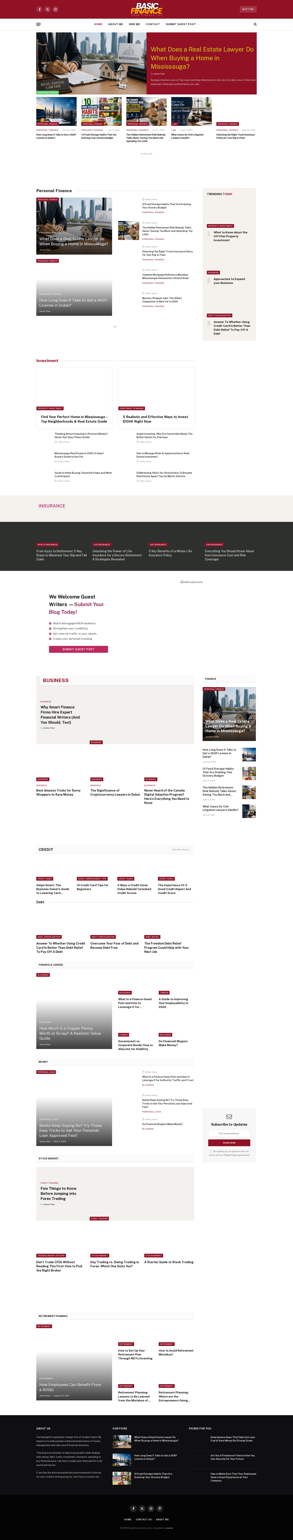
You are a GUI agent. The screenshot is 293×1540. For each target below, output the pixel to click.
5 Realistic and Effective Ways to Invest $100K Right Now (155, 419)
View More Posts (180, 849)
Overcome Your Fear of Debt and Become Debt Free (114, 945)
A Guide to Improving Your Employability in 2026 (173, 1003)
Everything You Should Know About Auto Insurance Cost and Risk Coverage (229, 555)
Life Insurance (102, 545)
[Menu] (38, 24)
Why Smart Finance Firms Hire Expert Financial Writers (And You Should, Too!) (60, 715)
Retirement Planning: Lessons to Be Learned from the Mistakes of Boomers (134, 1396)
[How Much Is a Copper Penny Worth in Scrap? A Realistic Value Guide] (74, 1011)
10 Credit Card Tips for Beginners (92, 887)
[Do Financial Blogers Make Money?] (176, 1026)
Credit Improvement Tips (92, 879)
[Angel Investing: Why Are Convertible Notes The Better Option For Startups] (125, 439)
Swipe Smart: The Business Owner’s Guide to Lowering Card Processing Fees (52, 889)
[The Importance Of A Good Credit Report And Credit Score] (176, 870)
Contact (153, 24)
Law (175, 124)
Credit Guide (45, 879)
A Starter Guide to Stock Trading (168, 1262)
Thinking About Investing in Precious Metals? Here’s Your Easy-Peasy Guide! (81, 435)
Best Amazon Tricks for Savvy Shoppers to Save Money (58, 792)
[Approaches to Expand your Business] (229, 260)
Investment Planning (131, 408)
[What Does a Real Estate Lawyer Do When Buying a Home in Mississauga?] (91, 63)
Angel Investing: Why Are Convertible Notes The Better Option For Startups (164, 435)
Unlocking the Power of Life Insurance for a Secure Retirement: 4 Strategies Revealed (117, 555)
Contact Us (144, 1519)
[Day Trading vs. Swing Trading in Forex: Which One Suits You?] (115, 1242)
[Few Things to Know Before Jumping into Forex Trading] (142, 1193)
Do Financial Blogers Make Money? (173, 1043)
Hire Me (134, 24)
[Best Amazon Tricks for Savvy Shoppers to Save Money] (61, 766)
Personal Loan (46, 1072)
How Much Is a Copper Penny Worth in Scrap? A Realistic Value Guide (70, 1033)
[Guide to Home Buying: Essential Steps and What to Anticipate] (44, 478)
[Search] (255, 24)
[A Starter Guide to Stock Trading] (169, 1242)
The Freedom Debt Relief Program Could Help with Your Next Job (166, 948)
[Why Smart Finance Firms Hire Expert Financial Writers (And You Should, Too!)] (142, 714)
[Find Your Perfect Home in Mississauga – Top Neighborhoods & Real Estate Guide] (74, 389)
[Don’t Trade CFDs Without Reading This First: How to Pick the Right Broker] (61, 1242)
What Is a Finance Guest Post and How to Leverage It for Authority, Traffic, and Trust (135, 1003)
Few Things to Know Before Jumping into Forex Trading (58, 1193)
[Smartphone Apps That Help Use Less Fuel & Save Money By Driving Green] (198, 1441)
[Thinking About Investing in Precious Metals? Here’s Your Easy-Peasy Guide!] (44, 439)
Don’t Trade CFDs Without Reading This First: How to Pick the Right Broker (59, 1266)
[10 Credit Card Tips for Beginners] (95, 870)
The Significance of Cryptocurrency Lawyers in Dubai (115, 792)
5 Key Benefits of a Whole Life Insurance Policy (170, 553)
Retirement (44, 1326)
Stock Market (100, 1256)
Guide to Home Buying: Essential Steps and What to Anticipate (83, 474)
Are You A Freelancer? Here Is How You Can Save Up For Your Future (233, 1457)
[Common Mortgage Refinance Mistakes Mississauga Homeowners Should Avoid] (128, 277)
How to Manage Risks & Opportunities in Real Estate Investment (162, 455)
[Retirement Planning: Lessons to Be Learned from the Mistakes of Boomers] (136, 1377)
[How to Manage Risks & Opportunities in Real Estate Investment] (125, 459)
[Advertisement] (146, 167)
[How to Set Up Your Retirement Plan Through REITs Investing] (136, 1335)
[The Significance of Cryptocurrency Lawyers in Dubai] (115, 766)
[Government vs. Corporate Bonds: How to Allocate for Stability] (136, 1026)
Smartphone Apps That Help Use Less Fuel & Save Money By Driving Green (233, 1439)
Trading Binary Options (51, 1256)
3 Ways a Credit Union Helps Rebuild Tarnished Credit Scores (134, 889)
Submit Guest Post (181, 24)
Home (98, 24)
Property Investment (50, 408)
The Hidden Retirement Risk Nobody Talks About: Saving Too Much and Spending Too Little (145, 137)
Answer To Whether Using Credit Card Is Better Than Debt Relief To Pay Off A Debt (232, 327)
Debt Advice (152, 937)
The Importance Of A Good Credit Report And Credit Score (174, 889)
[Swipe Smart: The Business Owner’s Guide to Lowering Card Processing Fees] (54, 870)
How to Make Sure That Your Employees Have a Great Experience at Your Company (233, 1477)
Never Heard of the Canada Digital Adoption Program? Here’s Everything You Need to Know (166, 797)
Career (164, 993)
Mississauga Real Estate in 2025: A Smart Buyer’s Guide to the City (79, 455)
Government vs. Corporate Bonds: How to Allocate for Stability (135, 1045)
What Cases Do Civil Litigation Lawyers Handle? (187, 136)
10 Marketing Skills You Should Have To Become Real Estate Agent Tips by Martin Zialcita (164, 474)
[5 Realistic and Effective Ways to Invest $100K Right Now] (156, 389)
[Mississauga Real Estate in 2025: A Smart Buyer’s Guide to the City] (44, 459)
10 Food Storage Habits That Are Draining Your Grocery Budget (98, 136)
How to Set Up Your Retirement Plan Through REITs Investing (135, 1354)
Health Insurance (48, 545)
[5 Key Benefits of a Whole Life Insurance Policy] (175, 530)
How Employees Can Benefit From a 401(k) (70, 1387)
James (169, 1528)
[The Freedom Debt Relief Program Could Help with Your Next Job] (169, 924)
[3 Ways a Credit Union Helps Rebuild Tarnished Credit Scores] (135, 870)
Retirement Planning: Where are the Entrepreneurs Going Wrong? (174, 1396)
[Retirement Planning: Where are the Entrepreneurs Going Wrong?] (176, 1377)
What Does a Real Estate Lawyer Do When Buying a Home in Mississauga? (202, 58)
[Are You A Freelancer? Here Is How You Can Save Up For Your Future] (198, 1460)
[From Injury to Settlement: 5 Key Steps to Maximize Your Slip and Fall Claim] (62, 530)
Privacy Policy (230, 1155)
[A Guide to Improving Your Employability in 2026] (176, 984)
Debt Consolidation (219, 315)
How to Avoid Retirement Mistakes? (176, 1352)
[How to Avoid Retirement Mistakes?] (176, 1335)
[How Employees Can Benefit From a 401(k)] (74, 1362)
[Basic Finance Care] (146, 9)
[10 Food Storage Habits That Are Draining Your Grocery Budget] (101, 111)
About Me (115, 24)
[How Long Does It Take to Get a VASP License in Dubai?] (56, 111)
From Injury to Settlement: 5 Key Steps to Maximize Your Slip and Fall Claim (61, 555)
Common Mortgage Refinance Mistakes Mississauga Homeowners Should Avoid (165, 276)
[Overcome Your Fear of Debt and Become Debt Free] (115, 924)
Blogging (43, 975)
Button (248, 9)
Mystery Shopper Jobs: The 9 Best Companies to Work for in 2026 (162, 300)
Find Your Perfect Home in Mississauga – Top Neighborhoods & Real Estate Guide (74, 419)
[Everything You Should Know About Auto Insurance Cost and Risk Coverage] (231, 530)
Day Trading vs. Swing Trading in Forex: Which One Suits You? (114, 1264)
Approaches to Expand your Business (229, 281)
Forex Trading (99, 1219)
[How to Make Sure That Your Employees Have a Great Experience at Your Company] (198, 1478)
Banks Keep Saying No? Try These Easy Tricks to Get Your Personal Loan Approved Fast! (70, 1130)
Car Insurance (214, 545)
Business (213, 273)
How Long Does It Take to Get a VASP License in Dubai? (56, 136)
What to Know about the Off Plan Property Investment (230, 236)
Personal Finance (47, 93)
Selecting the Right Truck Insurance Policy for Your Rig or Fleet (235, 136)
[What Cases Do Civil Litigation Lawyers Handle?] (191, 111)
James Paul (159, 74)
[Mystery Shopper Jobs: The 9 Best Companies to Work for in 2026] (128, 301)
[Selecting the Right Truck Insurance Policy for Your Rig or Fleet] (236, 111)
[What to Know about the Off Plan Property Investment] (229, 214)
